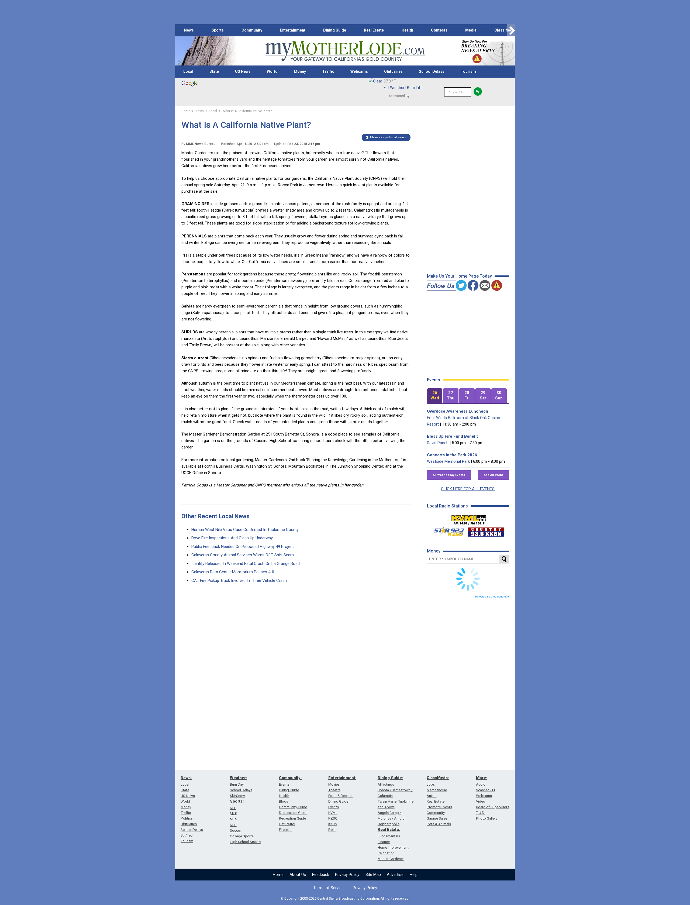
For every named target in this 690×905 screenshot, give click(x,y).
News (189, 30)
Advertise (395, 874)
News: (186, 777)
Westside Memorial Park (448, 461)
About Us (297, 874)
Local (188, 71)
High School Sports (245, 842)
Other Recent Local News (215, 516)
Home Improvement (393, 847)
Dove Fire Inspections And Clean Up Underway (232, 538)
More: (481, 777)
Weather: (238, 777)
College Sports (242, 836)
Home (278, 874)
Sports (218, 30)
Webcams (359, 71)
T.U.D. (480, 813)
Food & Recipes (340, 796)
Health (407, 30)
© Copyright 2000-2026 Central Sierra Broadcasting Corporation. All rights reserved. (345, 898)
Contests (439, 30)
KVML (332, 813)
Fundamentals (389, 836)
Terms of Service (328, 887)
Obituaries (393, 71)
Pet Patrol (287, 824)
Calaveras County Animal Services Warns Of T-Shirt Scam (242, 554)
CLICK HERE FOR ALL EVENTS (468, 488)
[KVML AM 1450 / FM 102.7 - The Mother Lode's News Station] (469, 518)
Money (300, 71)
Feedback (320, 874)
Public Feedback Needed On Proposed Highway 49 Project (242, 546)
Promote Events (439, 807)
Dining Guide (334, 30)
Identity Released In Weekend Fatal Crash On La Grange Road (245, 563)
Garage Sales (437, 818)
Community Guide (293, 807)
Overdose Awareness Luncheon (457, 411)
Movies (334, 784)
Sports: (237, 801)
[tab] (435, 395)
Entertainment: (342, 777)
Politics (187, 818)
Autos (431, 796)
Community (252, 30)
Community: (290, 777)
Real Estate (374, 30)
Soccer (235, 830)
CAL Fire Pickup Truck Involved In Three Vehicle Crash (239, 580)
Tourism (468, 71)
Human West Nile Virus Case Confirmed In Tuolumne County (245, 529)
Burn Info (415, 87)
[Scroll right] (511, 30)
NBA (233, 819)
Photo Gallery (486, 818)
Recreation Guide (292, 818)
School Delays (431, 71)
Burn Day (237, 784)
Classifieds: (438, 777)
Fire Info (285, 830)
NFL (233, 808)
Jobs (431, 784)
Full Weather (394, 87)
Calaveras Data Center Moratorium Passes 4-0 (232, 571)
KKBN (332, 824)
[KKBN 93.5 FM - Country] (486, 530)
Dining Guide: (390, 777)
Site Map (373, 874)
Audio (480, 784)
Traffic (328, 71)
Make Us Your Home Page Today (459, 276)
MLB (233, 813)
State (214, 71)
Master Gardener (391, 859)
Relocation (386, 853)
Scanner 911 (485, 790)
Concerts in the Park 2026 (452, 454)
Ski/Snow (237, 796)
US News (243, 71)
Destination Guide (293, 813)
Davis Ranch (437, 442)
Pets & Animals (439, 824)
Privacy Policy (347, 874)
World (272, 71)
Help (414, 874)
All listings (386, 784)
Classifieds (504, 30)
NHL (233, 825)
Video (480, 801)
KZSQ (332, 818)
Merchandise (437, 790)
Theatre (334, 790)
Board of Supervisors (492, 807)
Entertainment (292, 30)
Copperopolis (388, 824)
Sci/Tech (187, 835)
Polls (332, 830)
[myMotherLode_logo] (345, 51)
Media (471, 30)
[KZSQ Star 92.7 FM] (447, 530)
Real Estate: (389, 829)
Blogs (283, 801)
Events (284, 784)
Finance (384, 842)
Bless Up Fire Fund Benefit (452, 436)
